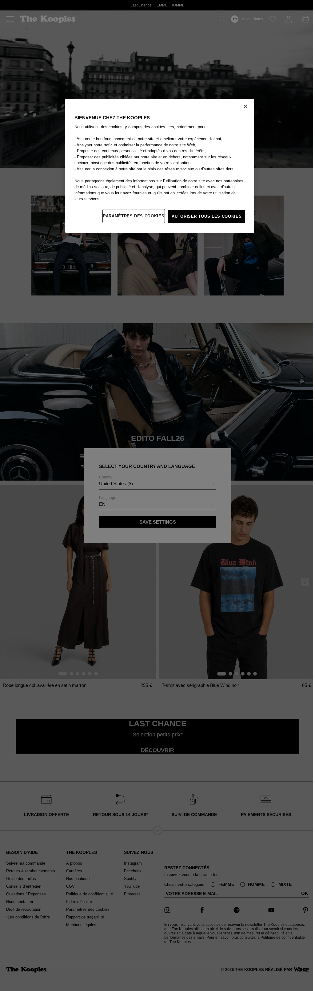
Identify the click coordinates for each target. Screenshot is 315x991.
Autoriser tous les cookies (205, 216)
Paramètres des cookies (132, 216)
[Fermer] (244, 106)
